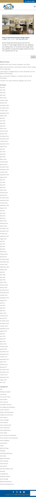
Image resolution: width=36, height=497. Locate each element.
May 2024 (2, 154)
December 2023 (4, 167)
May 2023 (2, 185)
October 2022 (3, 203)
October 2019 (3, 295)
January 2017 (3, 367)
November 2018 (4, 323)
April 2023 (2, 187)
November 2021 (4, 231)
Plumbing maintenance (6, 453)
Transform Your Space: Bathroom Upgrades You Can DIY (15, 80)
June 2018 (2, 336)
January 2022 (3, 226)
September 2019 (4, 298)
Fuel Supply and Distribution (7, 407)
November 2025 (4, 108)
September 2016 (4, 377)
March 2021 (3, 251)
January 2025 (3, 133)
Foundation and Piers (6, 404)
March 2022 (3, 221)
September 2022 (4, 205)
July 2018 (2, 333)
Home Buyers (3, 417)
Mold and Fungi (4, 448)
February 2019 (4, 316)
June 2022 (2, 213)
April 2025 (2, 126)
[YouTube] (24, 492)
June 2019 (2, 305)
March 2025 (3, 128)
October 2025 (3, 110)
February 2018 (4, 346)
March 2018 (3, 344)
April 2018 (2, 341)
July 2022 (2, 210)
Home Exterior (4, 422)
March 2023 (3, 190)
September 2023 (4, 174)
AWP (5, 39)
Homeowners (3, 443)
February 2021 (4, 254)
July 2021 (2, 241)
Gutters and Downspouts (7, 412)
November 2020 (4, 262)
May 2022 (2, 216)
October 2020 (3, 264)
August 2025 (3, 115)
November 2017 (4, 354)
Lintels (2, 445)
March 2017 (3, 362)
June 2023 (2, 182)
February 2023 (4, 192)
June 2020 (2, 274)
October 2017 (3, 357)
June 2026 (2, 90)
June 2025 (2, 121)
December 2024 (4, 136)
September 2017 (4, 359)
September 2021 (4, 236)
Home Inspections (5, 427)
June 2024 (2, 151)
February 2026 (4, 100)
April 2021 (2, 249)
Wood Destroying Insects (7, 484)
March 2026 (3, 98)
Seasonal (2, 471)
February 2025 (4, 131)
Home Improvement (5, 425)
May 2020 (2, 277)
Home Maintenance (5, 430)
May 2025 (2, 123)
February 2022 (4, 223)
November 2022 (4, 200)
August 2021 (3, 239)
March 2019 (3, 313)
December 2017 (4, 351)
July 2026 (2, 87)
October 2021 (3, 233)
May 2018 (2, 339)
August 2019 (3, 300)
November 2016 (4, 372)
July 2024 (2, 149)
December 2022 (4, 198)
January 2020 (3, 287)
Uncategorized (4, 474)
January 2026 (3, 103)
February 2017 (4, 364)
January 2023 (3, 195)
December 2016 (4, 369)
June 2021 (2, 244)
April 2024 (2, 156)
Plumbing (2, 451)
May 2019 (2, 308)
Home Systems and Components (9, 438)
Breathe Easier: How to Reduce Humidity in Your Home (15, 64)
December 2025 (4, 105)
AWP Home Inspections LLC (23, 494)
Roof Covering (4, 461)
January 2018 (3, 349)
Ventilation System (5, 476)
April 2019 (2, 310)
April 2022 (2, 218)
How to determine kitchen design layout (15, 37)
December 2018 (4, 321)
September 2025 (4, 113)
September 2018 (4, 328)
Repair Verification (5, 458)
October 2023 (3, 172)
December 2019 (4, 290)
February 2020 (4, 285)
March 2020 (3, 282)
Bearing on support (5, 392)
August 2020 (3, 269)
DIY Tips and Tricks (22, 39)
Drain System (3, 399)
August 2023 (3, 177)
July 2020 (2, 272)
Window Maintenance (6, 481)
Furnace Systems (4, 409)
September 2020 (4, 267)
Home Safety (3, 433)
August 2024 (3, 146)
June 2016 (2, 382)
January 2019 (3, 318)
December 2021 (4, 228)
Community (3, 394)
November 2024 (4, 139)
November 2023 (4, 169)
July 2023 (2, 180)
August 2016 (3, 380)
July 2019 (2, 303)
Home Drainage (4, 420)
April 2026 (2, 95)
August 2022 (3, 208)
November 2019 (4, 292)
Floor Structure (4, 402)
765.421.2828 (30, 1)
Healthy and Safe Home (6, 415)
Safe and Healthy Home (6, 469)
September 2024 (4, 144)
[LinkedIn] (20, 492)
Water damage (4, 479)
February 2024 (4, 162)
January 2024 (3, 164)
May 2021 (2, 246)
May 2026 (2, 92)
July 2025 (2, 118)
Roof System (3, 466)
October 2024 (3, 141)
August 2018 (3, 331)
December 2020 (4, 259)
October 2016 (3, 374)
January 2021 (3, 256)
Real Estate (3, 456)
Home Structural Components (8, 435)
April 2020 (2, 280)
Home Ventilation (4, 440)
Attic (1, 389)
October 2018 (3, 326)
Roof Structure (4, 463)
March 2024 (3, 159)
